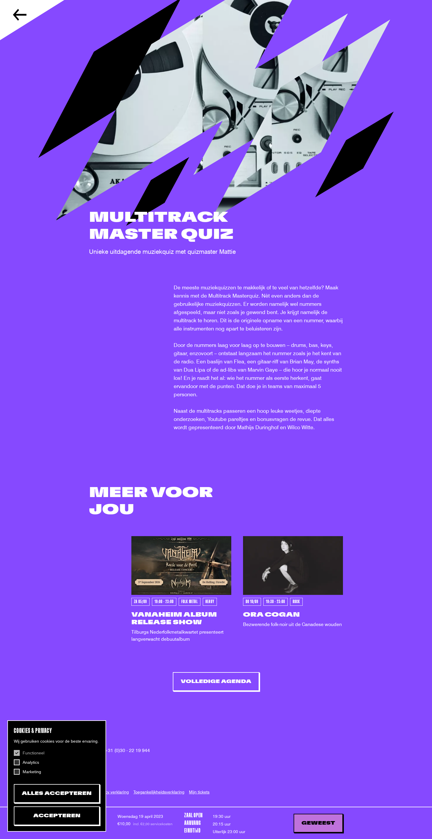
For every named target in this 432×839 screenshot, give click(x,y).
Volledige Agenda (216, 681)
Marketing (32, 771)
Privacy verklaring (112, 792)
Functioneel (33, 753)
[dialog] (56, 776)
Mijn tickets (199, 792)
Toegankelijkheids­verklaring (158, 792)
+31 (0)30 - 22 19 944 (127, 750)
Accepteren (57, 815)
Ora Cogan (271, 615)
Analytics (31, 762)
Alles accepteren (57, 793)
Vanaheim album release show (174, 618)
